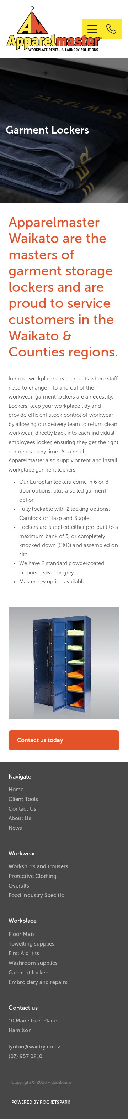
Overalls (19, 886)
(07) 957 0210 (25, 1056)
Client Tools (23, 799)
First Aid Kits (24, 953)
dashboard (61, 1082)
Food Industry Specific (36, 895)
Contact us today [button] (40, 740)
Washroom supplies (33, 963)
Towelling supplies (31, 944)
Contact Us (22, 809)
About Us (20, 818)
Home (16, 789)
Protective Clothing (33, 876)
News (15, 828)
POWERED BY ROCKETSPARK (40, 1102)
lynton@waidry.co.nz (34, 1047)
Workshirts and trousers (38, 866)
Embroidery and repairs (38, 982)
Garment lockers (29, 972)
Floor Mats (22, 934)
